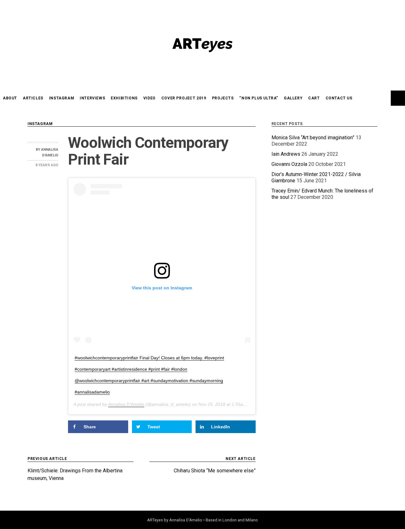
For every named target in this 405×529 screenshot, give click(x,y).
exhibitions (124, 98)
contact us (339, 98)
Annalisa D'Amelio (126, 404)
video (149, 98)
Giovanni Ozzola (289, 164)
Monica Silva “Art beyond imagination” (312, 138)
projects (223, 98)
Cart (314, 98)
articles (33, 98)
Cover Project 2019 (183, 98)
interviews (92, 98)
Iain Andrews (285, 154)
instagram (61, 98)
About (10, 98)
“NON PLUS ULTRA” (258, 98)
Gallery (293, 98)
